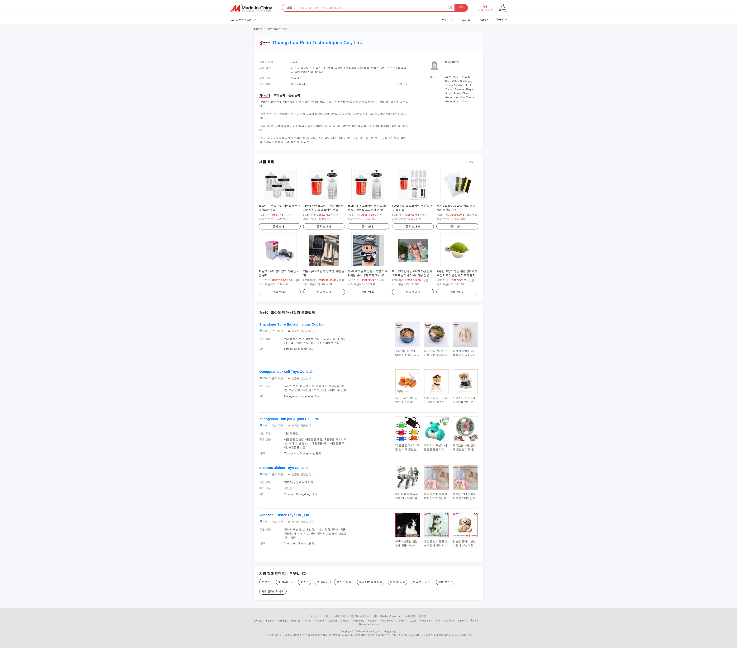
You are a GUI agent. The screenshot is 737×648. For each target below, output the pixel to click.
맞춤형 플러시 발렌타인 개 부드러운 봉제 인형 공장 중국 (465, 545)
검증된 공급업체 (303, 331)
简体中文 (282, 620)
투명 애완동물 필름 (370, 581)
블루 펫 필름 (397, 581)
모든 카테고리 (244, 19)
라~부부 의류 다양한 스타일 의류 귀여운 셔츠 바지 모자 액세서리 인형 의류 (368, 275)
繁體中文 (295, 620)
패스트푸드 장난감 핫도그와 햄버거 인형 (406, 402)
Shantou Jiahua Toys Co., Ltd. (284, 468)
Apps (483, 19)
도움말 (466, 19)
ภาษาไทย (449, 620)
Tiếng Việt (473, 620)
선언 (327, 616)
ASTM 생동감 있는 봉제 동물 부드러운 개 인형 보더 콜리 (406, 545)
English (270, 620)
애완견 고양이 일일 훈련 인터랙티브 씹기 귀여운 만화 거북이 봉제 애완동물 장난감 (456, 275)
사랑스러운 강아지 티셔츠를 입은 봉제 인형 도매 (464, 402)
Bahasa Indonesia (368, 624)
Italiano (372, 620)
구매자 (444, 19)
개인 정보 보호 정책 (359, 616)
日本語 (307, 620)
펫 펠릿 (265, 581)
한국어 (401, 620)
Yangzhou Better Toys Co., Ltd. (284, 515)
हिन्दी (438, 620)
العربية (412, 620)
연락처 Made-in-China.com (387, 616)
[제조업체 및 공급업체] (251, 8)
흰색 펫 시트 (445, 581)
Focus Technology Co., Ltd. (372, 631)
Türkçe (461, 620)
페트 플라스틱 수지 (272, 591)
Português (358, 620)
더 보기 (401, 83)
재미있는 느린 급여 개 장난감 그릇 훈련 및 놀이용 (465, 449)
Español (332, 620)
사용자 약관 (339, 616)
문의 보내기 (280, 226)
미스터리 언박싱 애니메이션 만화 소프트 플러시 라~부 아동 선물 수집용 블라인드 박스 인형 (412, 275)
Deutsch (345, 620)
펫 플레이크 (285, 581)
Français (319, 620)
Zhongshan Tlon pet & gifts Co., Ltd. (289, 419)
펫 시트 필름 (343, 581)
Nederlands (426, 620)
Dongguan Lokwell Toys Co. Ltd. (286, 372)
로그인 (503, 10)
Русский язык (387, 620)
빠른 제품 (410, 616)
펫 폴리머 (322, 581)
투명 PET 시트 (421, 581)
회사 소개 (316, 616)
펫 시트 (304, 581)
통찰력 (422, 616)
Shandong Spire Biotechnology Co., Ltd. (292, 324)
